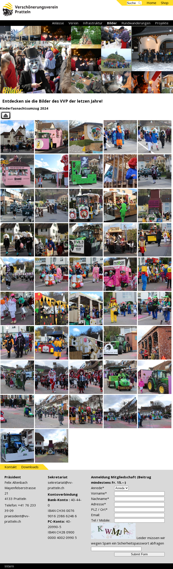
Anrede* (97, 488)
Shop (164, 2)
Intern (9, 566)
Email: (95, 515)
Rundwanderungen (135, 23)
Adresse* (98, 504)
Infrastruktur (92, 23)
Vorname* (99, 493)
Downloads (30, 467)
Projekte (161, 23)
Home (151, 2)
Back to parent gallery (86, 115)
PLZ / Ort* (99, 509)
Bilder (112, 23)
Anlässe (58, 23)
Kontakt (11, 467)
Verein (73, 23)
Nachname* (100, 498)
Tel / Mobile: (100, 520)
